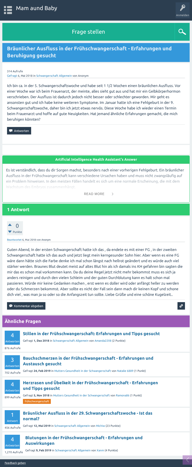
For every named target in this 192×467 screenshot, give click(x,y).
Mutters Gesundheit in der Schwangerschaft (82, 370)
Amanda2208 (103, 340)
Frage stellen (88, 32)
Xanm (100, 450)
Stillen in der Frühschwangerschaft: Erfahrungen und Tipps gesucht (91, 333)
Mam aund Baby (36, 8)
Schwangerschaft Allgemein (54, 75)
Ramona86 (122, 395)
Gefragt (12, 75)
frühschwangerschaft (37, 401)
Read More (94, 194)
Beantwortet (14, 239)
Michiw (100, 425)
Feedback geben (15, 463)
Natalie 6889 (125, 370)
